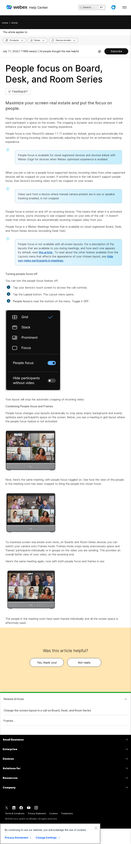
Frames (8, 720)
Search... (88, 7)
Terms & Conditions (14, 813)
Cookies (53, 813)
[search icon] (81, 7)
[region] (50, 833)
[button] (113, 7)
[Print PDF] (99, 51)
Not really (84, 662)
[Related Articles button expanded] (125, 699)
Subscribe (116, 51)
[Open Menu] (124, 7)
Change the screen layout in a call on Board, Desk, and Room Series (47, 710)
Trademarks (67, 813)
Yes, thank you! (47, 662)
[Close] (96, 828)
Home (5, 23)
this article (46, 252)
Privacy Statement (37, 813)
